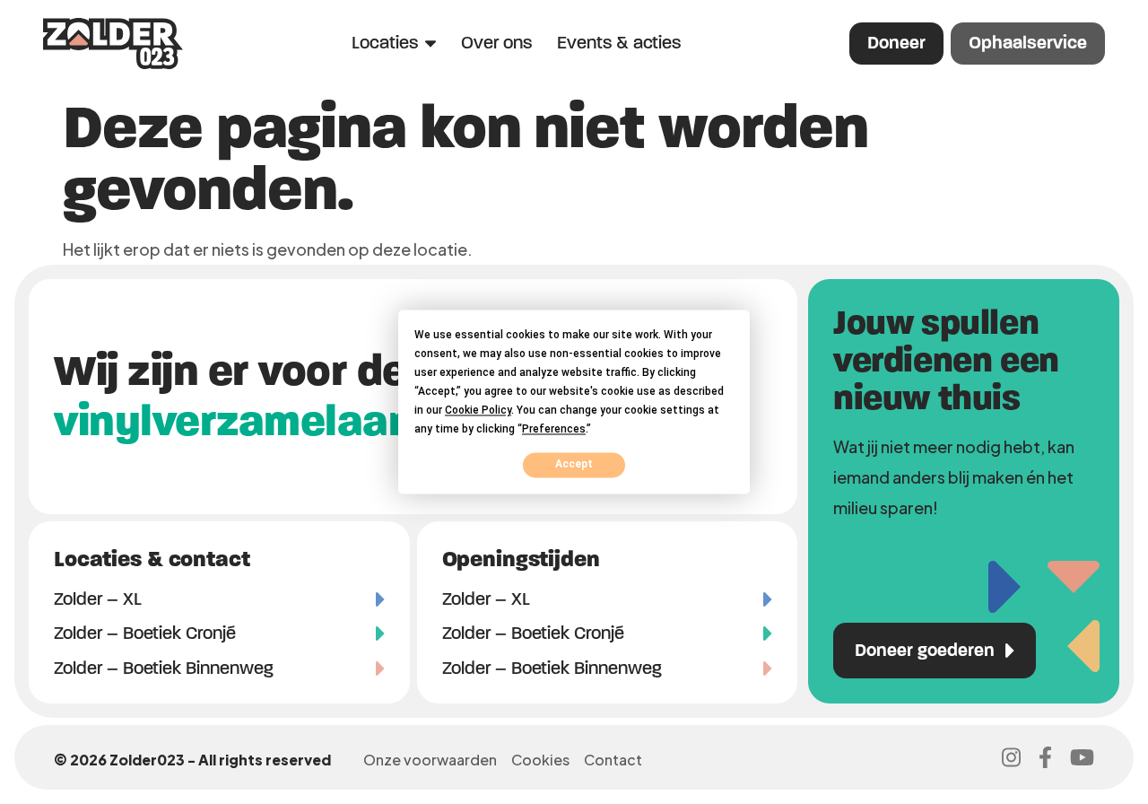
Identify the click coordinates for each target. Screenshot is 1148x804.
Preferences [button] (554, 429)
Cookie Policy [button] (478, 410)
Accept (574, 465)
